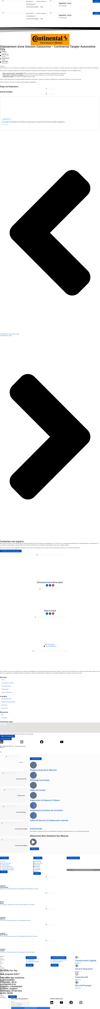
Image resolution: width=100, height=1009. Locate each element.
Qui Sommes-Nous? (6, 698)
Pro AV (3, 679)
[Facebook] (41, 742)
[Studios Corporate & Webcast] (33, 765)
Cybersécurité (5, 689)
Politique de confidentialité (8, 702)
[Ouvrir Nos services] (33, 1)
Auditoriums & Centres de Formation (46, 810)
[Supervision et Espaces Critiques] (33, 795)
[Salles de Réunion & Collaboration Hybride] (33, 815)
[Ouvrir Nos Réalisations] (35, 4)
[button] (1, 89)
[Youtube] (61, 742)
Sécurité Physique (6, 686)
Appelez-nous (65, 3)
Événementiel (36, 829)
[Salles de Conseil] (33, 785)
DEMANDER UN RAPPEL (30, 1008)
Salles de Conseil (37, 790)
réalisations (4, 717)
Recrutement (4, 708)
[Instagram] (21, 742)
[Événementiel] (31, 825)
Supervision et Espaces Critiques (45, 800)
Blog (2, 714)
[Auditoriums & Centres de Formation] (33, 805)
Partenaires (4, 705)
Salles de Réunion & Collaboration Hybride (49, 820)
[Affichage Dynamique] (33, 775)
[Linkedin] (1, 742)
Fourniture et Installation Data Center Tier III (83, 870)
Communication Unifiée (7, 683)
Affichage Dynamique (39, 780)
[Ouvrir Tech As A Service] (46, 1)
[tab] (14, 762)
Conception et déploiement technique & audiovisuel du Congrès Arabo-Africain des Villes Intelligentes (33, 122)
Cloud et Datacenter (6, 692)
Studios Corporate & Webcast (43, 770)
